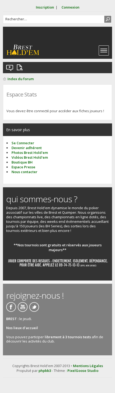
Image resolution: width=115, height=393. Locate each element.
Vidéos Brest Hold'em (29, 157)
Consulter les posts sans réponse (10, 67)
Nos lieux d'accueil (22, 327)
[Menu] (104, 50)
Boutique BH (22, 162)
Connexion (70, 7)
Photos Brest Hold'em (29, 152)
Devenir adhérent (26, 147)
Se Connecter (22, 143)
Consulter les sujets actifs (20, 67)
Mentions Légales (88, 365)
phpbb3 (45, 370)
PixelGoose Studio (82, 370)
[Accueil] (23, 50)
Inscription (45, 7)
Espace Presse (23, 167)
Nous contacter (24, 171)
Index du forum (20, 78)
